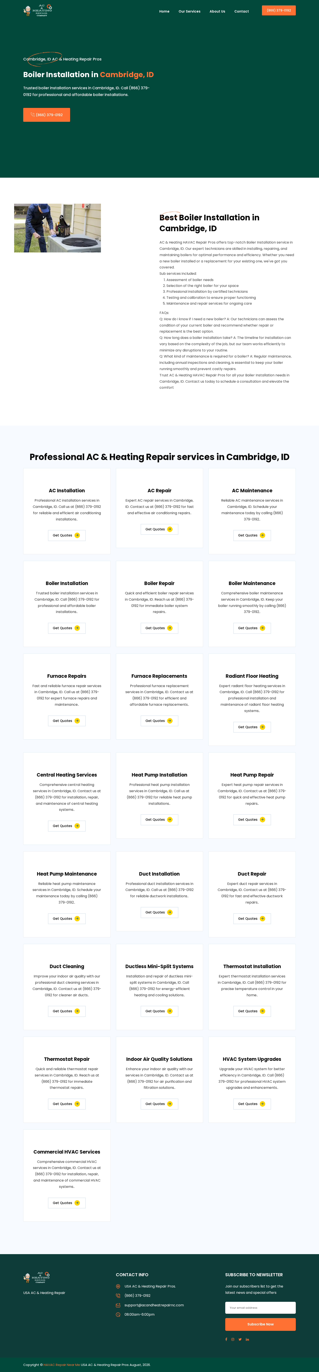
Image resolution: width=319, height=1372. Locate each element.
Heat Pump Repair (252, 775)
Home (164, 11)
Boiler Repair (159, 583)
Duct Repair (252, 874)
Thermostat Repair (67, 1059)
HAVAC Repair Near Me (62, 1364)
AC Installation (67, 490)
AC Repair (159, 490)
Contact (241, 11)
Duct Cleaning (67, 966)
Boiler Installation (67, 583)
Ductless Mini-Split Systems (159, 966)
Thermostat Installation (252, 966)
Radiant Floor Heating (252, 676)
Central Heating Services (67, 775)
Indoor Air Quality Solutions (159, 1059)
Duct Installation (159, 874)
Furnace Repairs (66, 676)
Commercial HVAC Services (66, 1152)
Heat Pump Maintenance (67, 874)
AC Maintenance (252, 490)
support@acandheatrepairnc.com (154, 1305)
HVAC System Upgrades (252, 1059)
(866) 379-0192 (279, 10)
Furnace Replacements (159, 676)
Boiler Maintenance (252, 583)
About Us (217, 11)
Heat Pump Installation (159, 775)
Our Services (190, 11)
